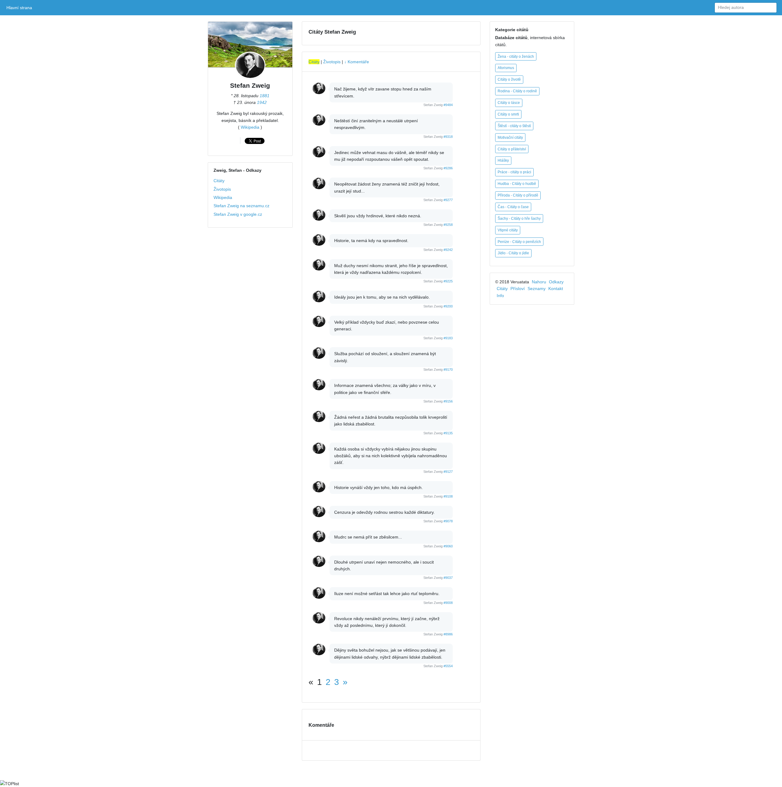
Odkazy (556, 281)
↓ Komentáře (356, 61)
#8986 (448, 634)
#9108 (448, 496)
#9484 (448, 105)
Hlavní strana (20, 7)
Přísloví (517, 288)
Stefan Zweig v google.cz (238, 214)
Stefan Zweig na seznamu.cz (241, 205)
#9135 (448, 433)
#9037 (448, 577)
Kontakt (555, 288)
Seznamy (537, 288)
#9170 (448, 369)
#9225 (448, 281)
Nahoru (539, 281)
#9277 (448, 200)
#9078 (448, 521)
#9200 (448, 306)
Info (500, 295)
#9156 (448, 401)
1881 (264, 95)
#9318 (448, 136)
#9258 (448, 224)
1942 (262, 102)
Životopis (222, 189)
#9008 (448, 603)
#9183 (448, 338)
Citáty (219, 180)
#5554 (448, 666)
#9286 (448, 168)
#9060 (448, 546)
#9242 (448, 250)
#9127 (448, 471)
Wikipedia (250, 127)
